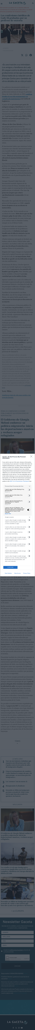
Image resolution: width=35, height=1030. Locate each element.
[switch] (28, 490)
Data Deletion (8, 573)
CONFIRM (10, 567)
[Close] (31, 456)
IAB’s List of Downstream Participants (19, 481)
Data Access (17, 573)
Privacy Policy (26, 573)
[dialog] (17, 515)
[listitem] (17, 486)
